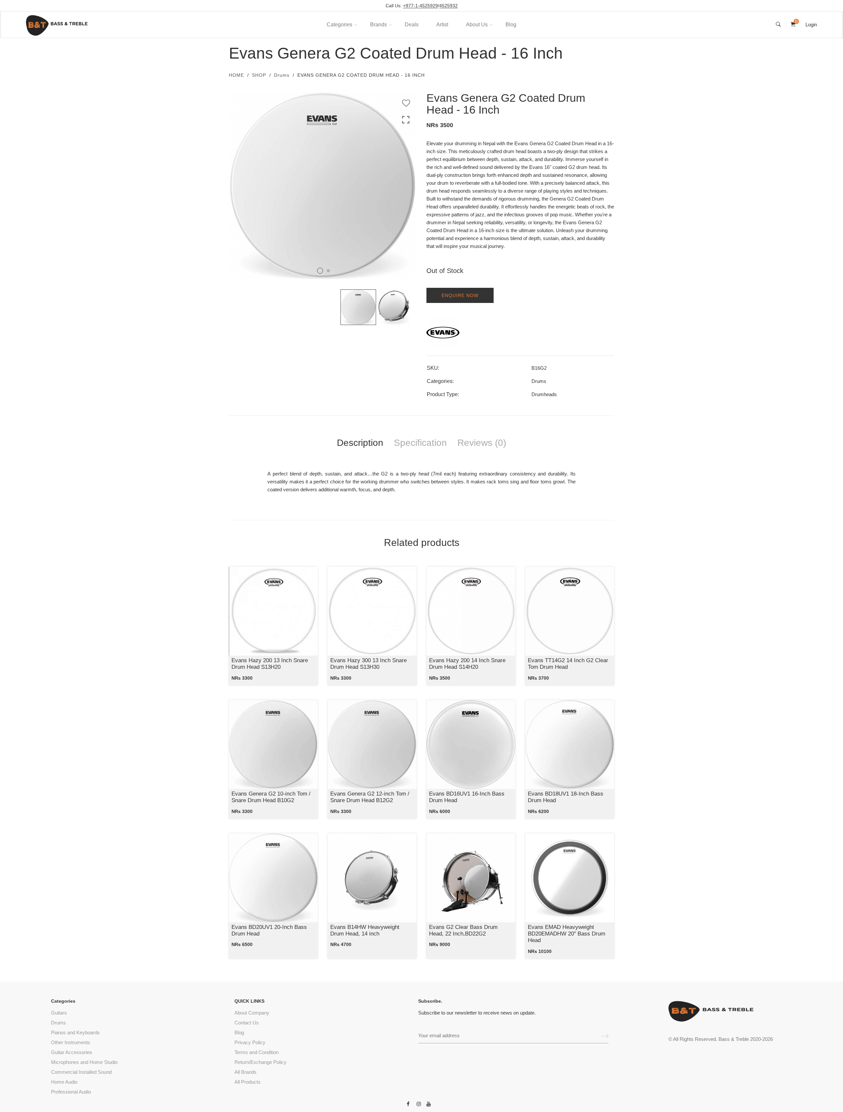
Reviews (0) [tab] (481, 443)
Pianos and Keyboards (75, 1032)
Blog (510, 24)
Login (811, 24)
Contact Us (246, 1022)
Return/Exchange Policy (260, 1062)
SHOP (259, 75)
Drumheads (544, 394)
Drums (281, 75)
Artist (442, 24)
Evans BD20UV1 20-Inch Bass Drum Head (269, 930)
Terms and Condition (256, 1052)
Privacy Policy (249, 1042)
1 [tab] (320, 271)
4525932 (448, 5)
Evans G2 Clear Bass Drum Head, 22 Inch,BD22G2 (463, 930)
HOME (236, 75)
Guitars (59, 1013)
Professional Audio (71, 1092)
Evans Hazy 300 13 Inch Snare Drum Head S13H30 (368, 663)
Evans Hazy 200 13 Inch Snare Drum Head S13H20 (269, 663)
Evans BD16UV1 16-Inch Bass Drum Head (466, 797)
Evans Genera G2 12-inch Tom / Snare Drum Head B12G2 (369, 797)
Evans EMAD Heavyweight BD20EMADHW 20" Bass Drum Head (566, 934)
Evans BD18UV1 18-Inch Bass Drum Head (565, 797)
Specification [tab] (420, 443)
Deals (412, 24)
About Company (251, 1013)
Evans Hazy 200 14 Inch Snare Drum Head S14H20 (467, 663)
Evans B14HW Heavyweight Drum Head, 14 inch (364, 930)
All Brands (245, 1072)
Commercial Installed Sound (81, 1072)
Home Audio (64, 1082)
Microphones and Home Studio (84, 1062)
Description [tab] (360, 443)
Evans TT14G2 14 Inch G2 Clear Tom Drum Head (568, 663)
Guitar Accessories (71, 1052)
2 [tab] (328, 270)
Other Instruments (70, 1042)
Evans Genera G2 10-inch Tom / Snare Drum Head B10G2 (271, 797)
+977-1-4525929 (420, 5)
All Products (247, 1082)
